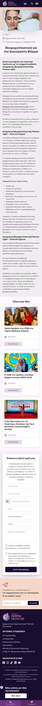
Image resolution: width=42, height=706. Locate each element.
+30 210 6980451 (32, 675)
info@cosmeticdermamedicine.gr (21, 676)
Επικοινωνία (31, 704)
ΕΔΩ (16, 563)
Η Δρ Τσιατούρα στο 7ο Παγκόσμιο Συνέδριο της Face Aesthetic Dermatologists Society (19, 425)
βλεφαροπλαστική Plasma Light (16, 107)
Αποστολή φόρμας (21, 569)
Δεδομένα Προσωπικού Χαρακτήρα (16, 648)
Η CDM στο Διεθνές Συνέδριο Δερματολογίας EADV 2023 (19, 376)
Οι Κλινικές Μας (8, 639)
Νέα (7, 35)
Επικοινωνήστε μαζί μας (11, 642)
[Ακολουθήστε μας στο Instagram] (7, 663)
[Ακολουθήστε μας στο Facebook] (4, 663)
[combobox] (7, 501)
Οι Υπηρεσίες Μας (9, 636)
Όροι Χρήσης (7, 645)
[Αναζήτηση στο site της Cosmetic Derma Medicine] (32, 4)
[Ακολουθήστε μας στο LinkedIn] (15, 663)
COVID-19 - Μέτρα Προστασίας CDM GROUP (19, 652)
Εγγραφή (33, 603)
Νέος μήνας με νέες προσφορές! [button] (16, 689)
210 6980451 (10, 704)
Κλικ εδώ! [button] (16, 696)
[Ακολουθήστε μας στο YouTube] (19, 663)
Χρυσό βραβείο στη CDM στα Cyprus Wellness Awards (18, 329)
